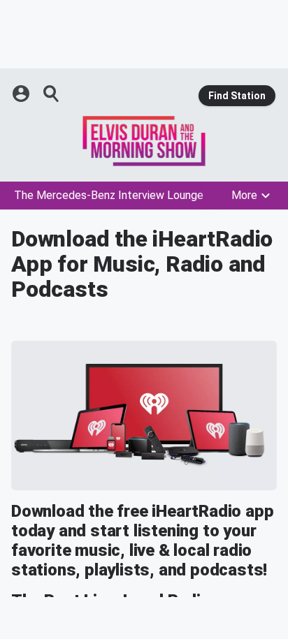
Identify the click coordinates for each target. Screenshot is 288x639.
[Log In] (22, 93)
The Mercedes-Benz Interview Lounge (108, 195)
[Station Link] (144, 141)
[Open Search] (51, 93)
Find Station (237, 95)
